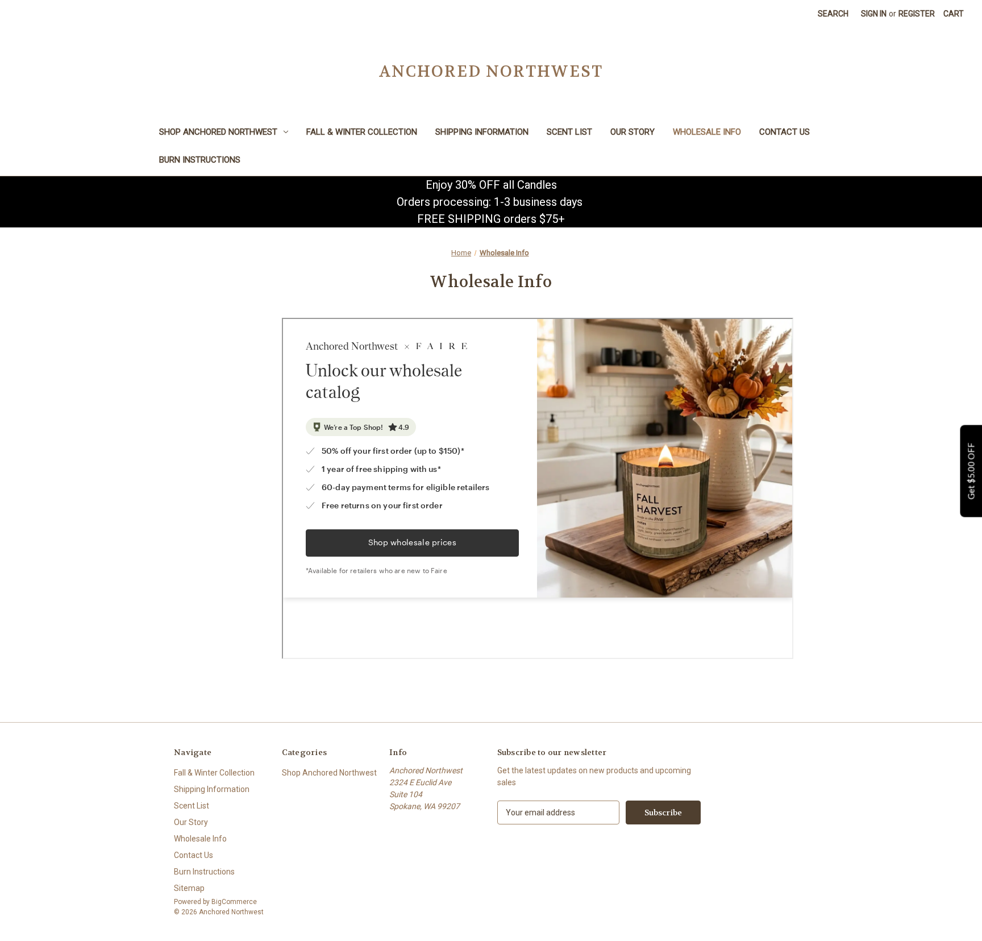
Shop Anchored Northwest (218, 132)
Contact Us (784, 132)
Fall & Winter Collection (361, 132)
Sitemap (189, 888)
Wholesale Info (707, 132)
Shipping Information (482, 132)
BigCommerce (234, 902)
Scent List (569, 132)
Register (916, 13)
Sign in (874, 13)
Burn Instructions (199, 160)
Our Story (632, 132)
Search (833, 13)
